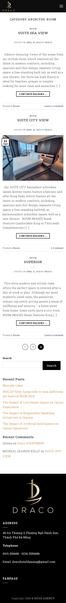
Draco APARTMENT (31, 443)
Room (33, 28)
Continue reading (33, 94)
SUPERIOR (33, 262)
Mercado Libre (13, 385)
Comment (57, 248)
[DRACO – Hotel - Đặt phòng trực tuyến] (11, 6)
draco (48, 42)
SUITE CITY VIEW (33, 120)
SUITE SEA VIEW (33, 33)
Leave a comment (53, 106)
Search (7, 358)
